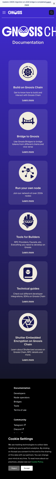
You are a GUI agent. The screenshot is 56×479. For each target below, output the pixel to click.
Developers (19, 393)
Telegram (18, 425)
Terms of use (20, 410)
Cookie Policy (37, 462)
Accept (27, 468)
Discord (17, 429)
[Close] (54, 3)
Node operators (21, 397)
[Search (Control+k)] (51, 12)
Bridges (17, 402)
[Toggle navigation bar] (4, 12)
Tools (16, 406)
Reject (14, 468)
